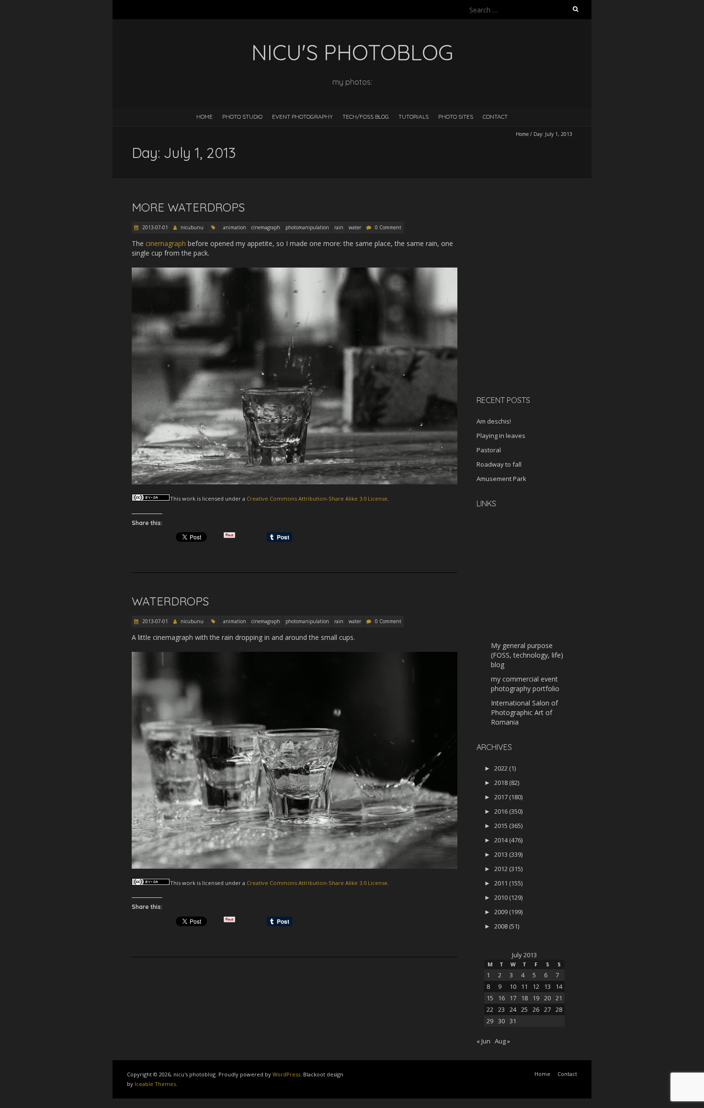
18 (524, 998)
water (355, 227)
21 (559, 998)
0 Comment (388, 227)
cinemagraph (265, 227)
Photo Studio (242, 116)
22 (490, 1009)
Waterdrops (170, 601)
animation (234, 227)
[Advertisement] (536, 320)
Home (204, 116)
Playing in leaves (501, 435)
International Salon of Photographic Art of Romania (524, 712)
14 (559, 986)
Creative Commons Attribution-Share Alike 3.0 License (317, 498)
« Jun (483, 1041)
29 (490, 1021)
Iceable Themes (155, 1083)
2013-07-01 (154, 227)
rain (338, 227)
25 (524, 1009)
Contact (495, 116)
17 (513, 998)
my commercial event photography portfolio (525, 683)
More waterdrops (188, 207)
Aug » (502, 1041)
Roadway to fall (499, 464)
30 (501, 1021)
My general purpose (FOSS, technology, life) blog (527, 655)
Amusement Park (501, 478)
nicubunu (192, 227)
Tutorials (413, 116)
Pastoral (489, 450)
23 (501, 1009)
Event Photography (302, 116)
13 (547, 986)
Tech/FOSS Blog (365, 116)
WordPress (286, 1074)
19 (536, 998)
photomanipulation (307, 227)
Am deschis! (494, 421)
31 (513, 1021)
